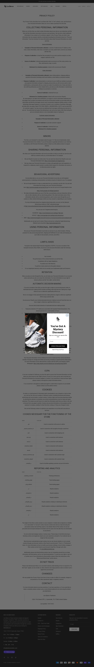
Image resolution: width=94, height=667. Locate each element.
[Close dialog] (67, 315)
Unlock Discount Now (58, 346)
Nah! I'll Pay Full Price (58, 349)
